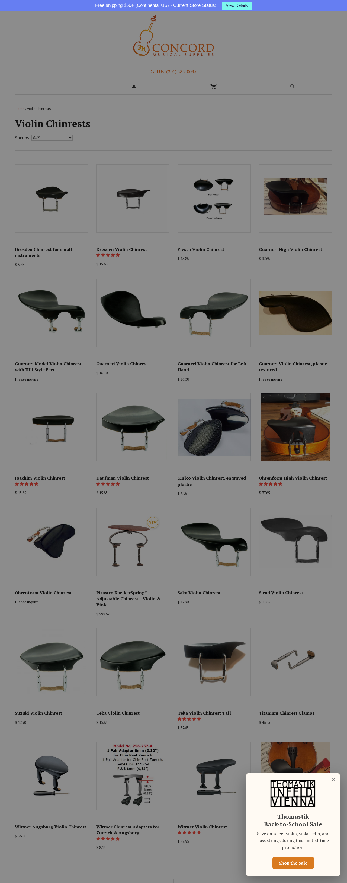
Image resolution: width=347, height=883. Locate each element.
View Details (237, 5)
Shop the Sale (293, 863)
